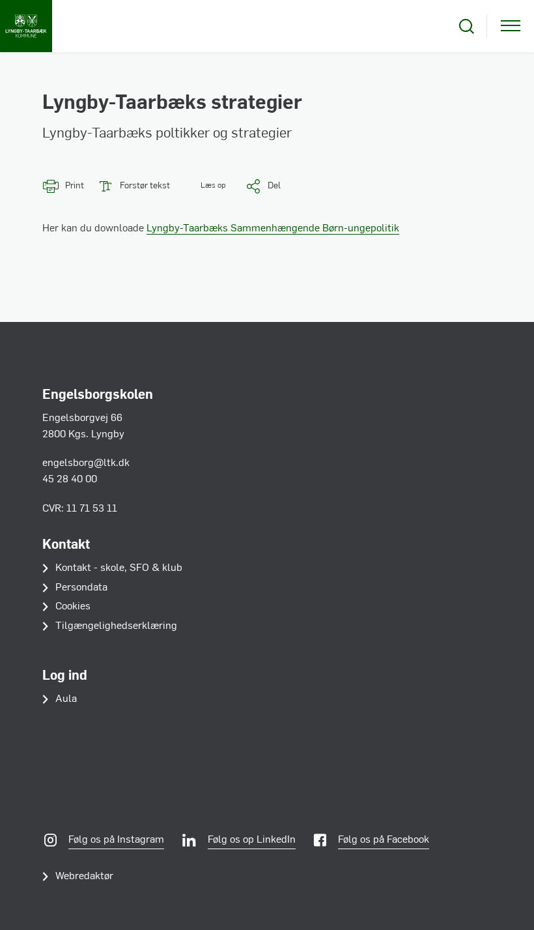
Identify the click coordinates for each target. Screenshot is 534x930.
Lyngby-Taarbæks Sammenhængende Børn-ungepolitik (273, 229)
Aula (66, 699)
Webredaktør (84, 876)
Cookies (73, 607)
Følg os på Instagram (116, 840)
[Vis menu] (510, 26)
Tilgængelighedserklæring (116, 626)
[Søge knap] (466, 26)
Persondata (81, 588)
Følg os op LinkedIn (252, 840)
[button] (204, 186)
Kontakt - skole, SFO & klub (118, 568)
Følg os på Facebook (383, 840)
